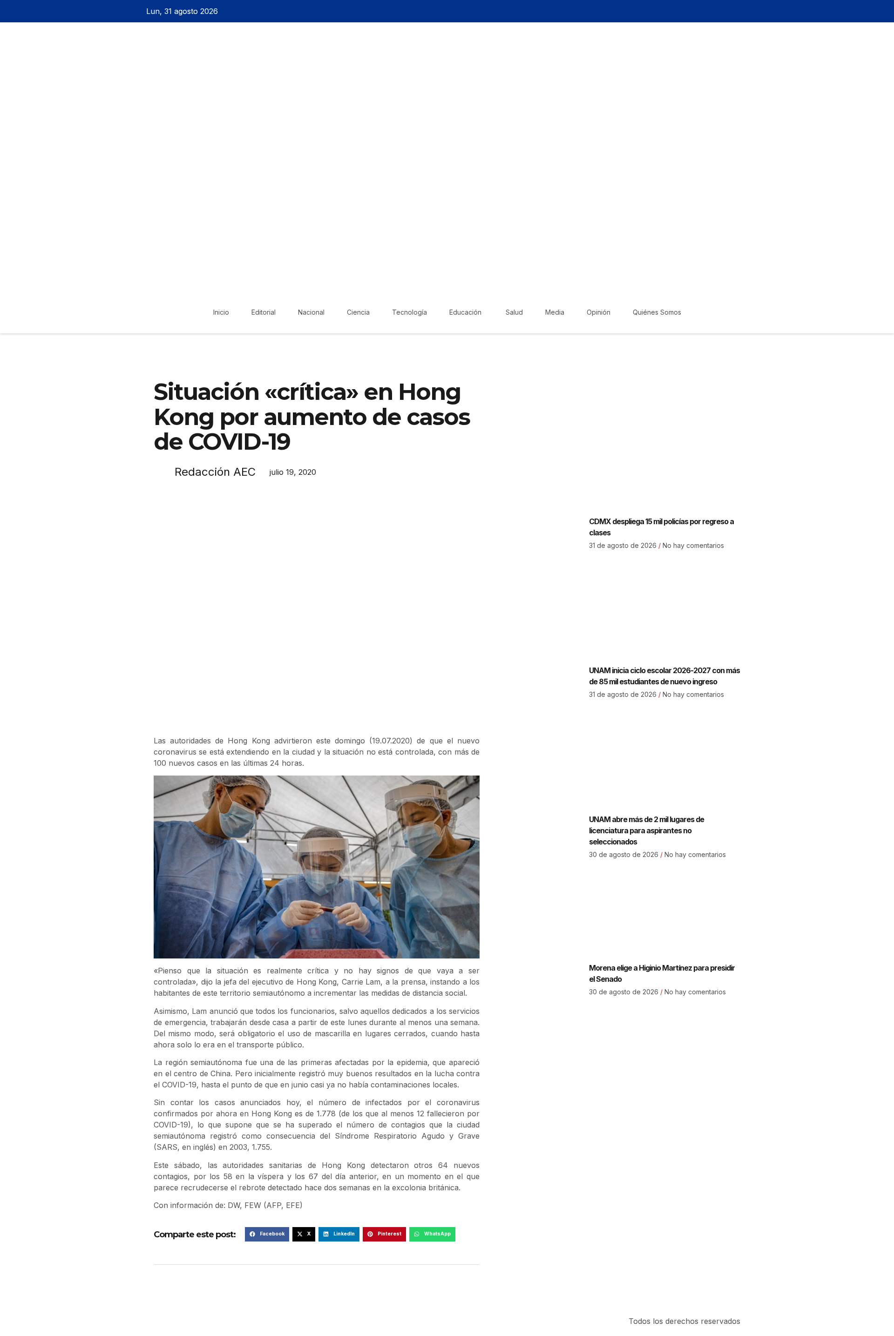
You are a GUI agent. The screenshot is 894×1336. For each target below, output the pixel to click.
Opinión (598, 312)
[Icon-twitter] (718, 11)
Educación (466, 312)
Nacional (311, 312)
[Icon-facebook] (702, 11)
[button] (267, 1234)
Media (554, 312)
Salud (514, 312)
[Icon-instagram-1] (734, 11)
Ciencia (358, 312)
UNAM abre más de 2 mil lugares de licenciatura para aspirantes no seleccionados (646, 830)
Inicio (221, 312)
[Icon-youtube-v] (751, 11)
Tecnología (409, 312)
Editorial (263, 312)
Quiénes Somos (657, 312)
